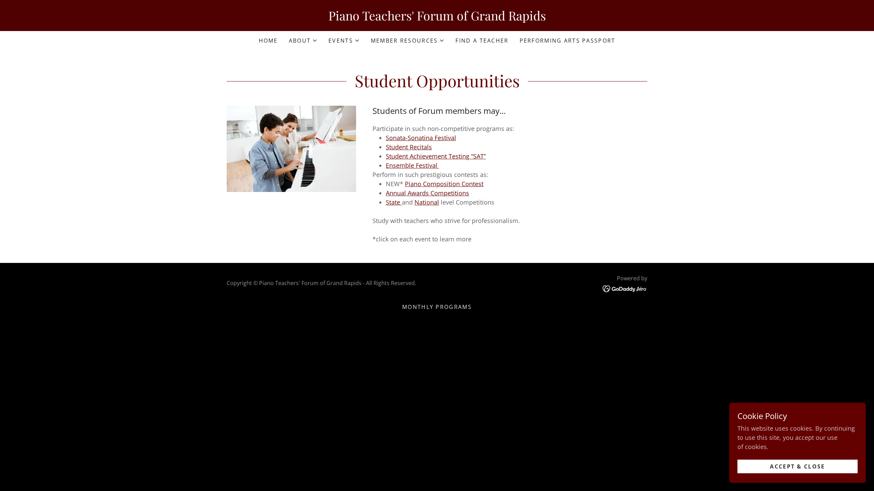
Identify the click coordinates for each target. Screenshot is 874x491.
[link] (437, 18)
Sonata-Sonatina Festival (421, 138)
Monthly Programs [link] (437, 307)
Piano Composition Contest (444, 184)
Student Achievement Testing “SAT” (436, 156)
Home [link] (268, 40)
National (426, 202)
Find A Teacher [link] (481, 40)
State (394, 202)
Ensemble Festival (412, 165)
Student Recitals (409, 147)
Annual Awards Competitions (427, 193)
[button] (303, 40)
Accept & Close (797, 466)
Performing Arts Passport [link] (568, 40)
